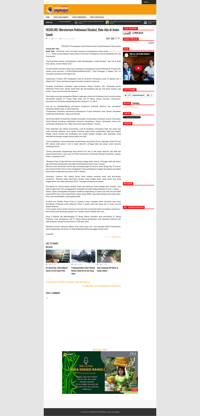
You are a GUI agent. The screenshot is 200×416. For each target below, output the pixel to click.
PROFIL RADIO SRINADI (61, 17)
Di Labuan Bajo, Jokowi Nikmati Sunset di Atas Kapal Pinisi (57, 269)
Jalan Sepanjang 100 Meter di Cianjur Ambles (107, 269)
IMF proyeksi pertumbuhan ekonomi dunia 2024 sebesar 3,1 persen (136, 22)
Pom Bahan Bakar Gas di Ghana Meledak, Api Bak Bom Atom (102, 286)
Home (47, 2)
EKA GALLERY (100, 350)
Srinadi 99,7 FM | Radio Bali (97, 412)
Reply (49, 38)
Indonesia (56, 38)
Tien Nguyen (115, 412)
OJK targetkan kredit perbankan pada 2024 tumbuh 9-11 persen (97, 22)
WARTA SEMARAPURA (79, 17)
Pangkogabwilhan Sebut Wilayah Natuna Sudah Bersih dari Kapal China (83, 270)
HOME (47, 17)
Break (49, 22)
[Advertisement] (118, 9)
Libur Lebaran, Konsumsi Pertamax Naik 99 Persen (62, 22)
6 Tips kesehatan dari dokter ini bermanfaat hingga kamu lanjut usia (68, 282)
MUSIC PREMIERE (130, 107)
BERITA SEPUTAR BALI (97, 17)
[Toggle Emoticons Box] (47, 298)
